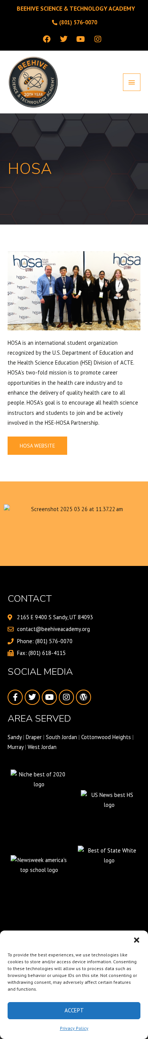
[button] (136, 940)
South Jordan (61, 737)
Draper (34, 737)
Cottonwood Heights (106, 737)
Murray (16, 747)
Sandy (15, 737)
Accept (74, 1010)
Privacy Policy (74, 1028)
